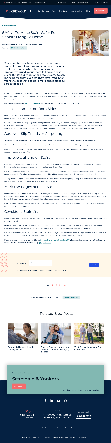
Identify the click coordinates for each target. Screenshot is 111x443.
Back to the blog (10, 25)
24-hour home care (32, 103)
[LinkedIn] (51, 401)
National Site (26, 437)
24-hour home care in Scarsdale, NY (54, 240)
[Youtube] (58, 401)
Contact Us (100, 11)
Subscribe (94, 265)
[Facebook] (45, 401)
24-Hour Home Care (18, 48)
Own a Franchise (62, 2)
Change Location (39, 2)
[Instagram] (65, 401)
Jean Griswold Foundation (80, 2)
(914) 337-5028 (101, 2)
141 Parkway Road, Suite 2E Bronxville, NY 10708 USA (56, 416)
